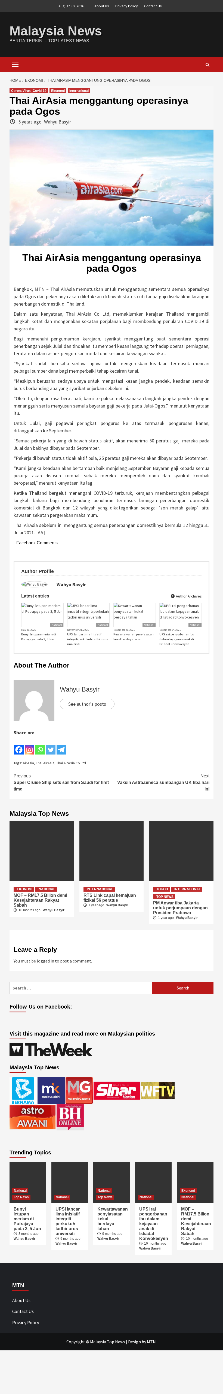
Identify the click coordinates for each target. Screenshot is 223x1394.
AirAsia (28, 763)
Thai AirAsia (45, 763)
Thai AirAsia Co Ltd (71, 763)
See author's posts (87, 704)
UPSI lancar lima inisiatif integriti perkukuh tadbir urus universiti (87, 639)
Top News (165, 897)
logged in (45, 961)
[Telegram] (61, 746)
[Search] (207, 65)
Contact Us (153, 6)
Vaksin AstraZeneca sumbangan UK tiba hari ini (163, 782)
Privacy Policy (126, 6)
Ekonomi (58, 91)
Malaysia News (56, 31)
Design (134, 1341)
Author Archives (188, 596)
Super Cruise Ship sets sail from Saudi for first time (61, 782)
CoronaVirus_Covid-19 (29, 91)
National (57, 625)
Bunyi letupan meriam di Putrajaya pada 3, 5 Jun (38, 636)
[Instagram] (29, 746)
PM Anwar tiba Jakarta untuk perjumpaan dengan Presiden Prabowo (180, 908)
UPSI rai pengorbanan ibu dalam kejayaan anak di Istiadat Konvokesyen (176, 639)
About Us (101, 6)
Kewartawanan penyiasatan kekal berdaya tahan (133, 636)
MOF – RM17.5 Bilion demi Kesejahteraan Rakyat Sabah (40, 900)
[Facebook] (19, 746)
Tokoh (162, 889)
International (79, 91)
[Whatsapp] (40, 746)
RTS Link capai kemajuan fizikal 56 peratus (109, 898)
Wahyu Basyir (57, 122)
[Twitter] (50, 746)
